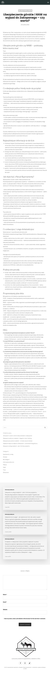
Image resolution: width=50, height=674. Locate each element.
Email (5, 602)
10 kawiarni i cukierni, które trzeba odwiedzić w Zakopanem (17, 435)
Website (5, 609)
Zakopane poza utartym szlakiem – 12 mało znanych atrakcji (17, 441)
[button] (48, 2)
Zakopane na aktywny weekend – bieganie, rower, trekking (17, 438)
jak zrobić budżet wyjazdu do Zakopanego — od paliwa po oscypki (23, 415)
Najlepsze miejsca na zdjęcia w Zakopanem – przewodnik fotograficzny (20, 443)
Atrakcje (5, 457)
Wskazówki (6, 472)
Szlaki (4, 467)
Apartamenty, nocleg (8, 454)
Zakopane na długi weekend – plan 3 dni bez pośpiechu (16, 446)
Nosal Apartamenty (30, 38)
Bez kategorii (6, 459)
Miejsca (5, 464)
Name (5, 594)
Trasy (4, 470)
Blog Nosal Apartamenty (27, 667)
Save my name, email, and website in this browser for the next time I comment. (25, 618)
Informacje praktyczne (25, 10)
